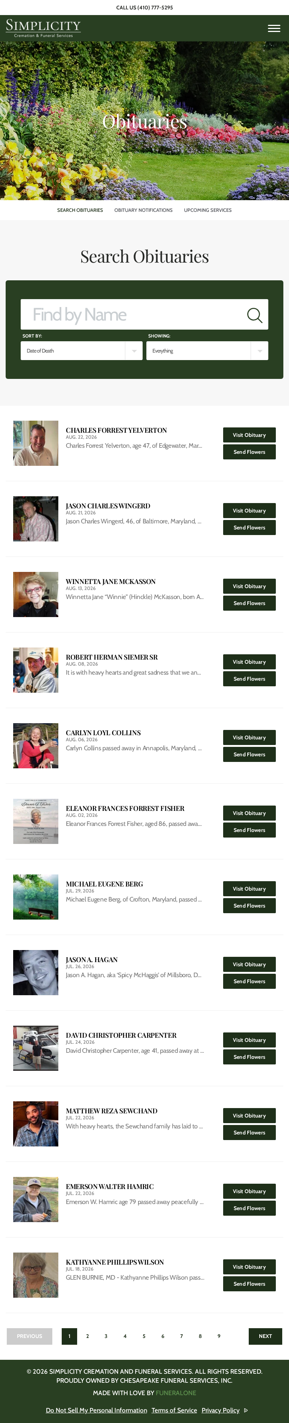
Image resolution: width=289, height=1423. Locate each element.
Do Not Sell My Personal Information (96, 1410)
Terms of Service (174, 1410)
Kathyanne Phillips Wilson (115, 1262)
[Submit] (255, 314)
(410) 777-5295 (155, 7)
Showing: (159, 336)
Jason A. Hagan (92, 960)
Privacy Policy (221, 1410)
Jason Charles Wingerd (108, 506)
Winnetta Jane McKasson (111, 581)
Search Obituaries (80, 210)
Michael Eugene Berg (104, 884)
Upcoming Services (208, 210)
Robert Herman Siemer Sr (112, 657)
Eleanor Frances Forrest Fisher (125, 808)
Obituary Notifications (143, 210)
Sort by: (32, 336)
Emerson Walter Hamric (110, 1186)
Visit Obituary (254, 434)
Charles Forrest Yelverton (116, 430)
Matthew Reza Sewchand (111, 1111)
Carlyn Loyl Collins (103, 733)
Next (265, 1336)
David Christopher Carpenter (121, 1035)
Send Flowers (255, 451)
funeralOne (176, 1393)
